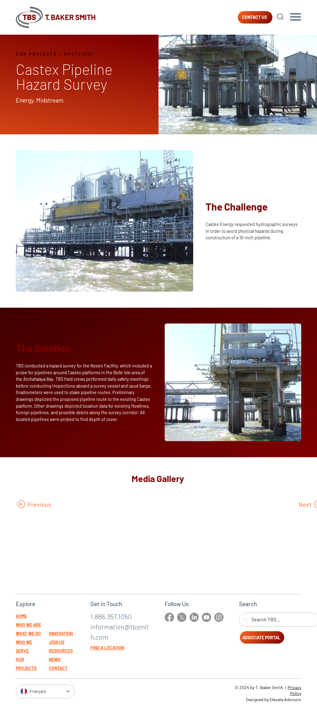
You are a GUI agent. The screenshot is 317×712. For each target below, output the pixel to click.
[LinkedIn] (194, 617)
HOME (21, 616)
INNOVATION (61, 633)
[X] (181, 617)
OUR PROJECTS (36, 54)
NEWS (54, 659)
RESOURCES (61, 650)
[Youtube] (206, 617)
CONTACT (58, 668)
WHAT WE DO (28, 633)
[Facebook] (169, 617)
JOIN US (56, 642)
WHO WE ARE (28, 624)
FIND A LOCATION (107, 647)
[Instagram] (219, 617)
